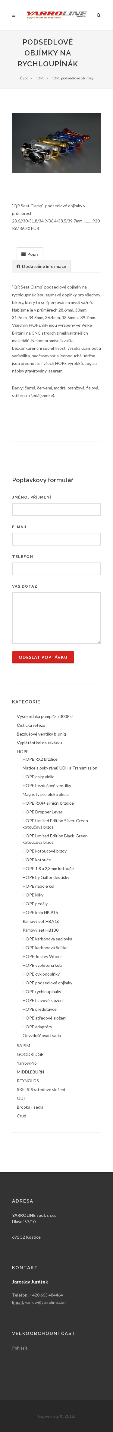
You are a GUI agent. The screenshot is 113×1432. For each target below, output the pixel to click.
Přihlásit (19, 1347)
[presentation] (30, 254)
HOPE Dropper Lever (42, 811)
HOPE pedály (35, 903)
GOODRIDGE (30, 1054)
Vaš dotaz (24, 586)
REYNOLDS (28, 1080)
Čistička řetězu (31, 725)
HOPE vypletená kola (42, 965)
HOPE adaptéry (37, 1026)
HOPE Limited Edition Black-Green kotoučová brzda (55, 839)
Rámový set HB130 (40, 930)
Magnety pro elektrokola (46, 794)
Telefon (22, 556)
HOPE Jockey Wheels (43, 956)
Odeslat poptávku (43, 657)
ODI (21, 1098)
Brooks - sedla (30, 1107)
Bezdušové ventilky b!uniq (41, 733)
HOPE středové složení (44, 1017)
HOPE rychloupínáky (42, 991)
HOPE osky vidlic (38, 776)
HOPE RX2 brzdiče (40, 759)
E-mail (20, 527)
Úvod (24, 78)
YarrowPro (27, 1063)
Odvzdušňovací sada (42, 1035)
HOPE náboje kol (38, 886)
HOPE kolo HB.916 (40, 912)
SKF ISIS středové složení (41, 1089)
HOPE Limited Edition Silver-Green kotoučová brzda (55, 823)
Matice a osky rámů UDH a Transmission (60, 767)
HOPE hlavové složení (43, 1000)
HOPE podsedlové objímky (72, 78)
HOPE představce (40, 1009)
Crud (21, 1115)
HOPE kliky (33, 894)
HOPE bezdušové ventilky (47, 785)
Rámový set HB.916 (41, 921)
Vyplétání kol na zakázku (39, 742)
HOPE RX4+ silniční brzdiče (48, 803)
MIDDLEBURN (30, 1071)
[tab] (30, 253)
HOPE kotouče (37, 859)
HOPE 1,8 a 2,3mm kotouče (48, 868)
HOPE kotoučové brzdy (45, 850)
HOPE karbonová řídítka (45, 947)
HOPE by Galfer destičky (46, 877)
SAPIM (23, 1045)
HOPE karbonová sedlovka (47, 938)
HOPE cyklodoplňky (41, 973)
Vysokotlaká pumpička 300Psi (45, 716)
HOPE (40, 78)
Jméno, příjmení (31, 497)
